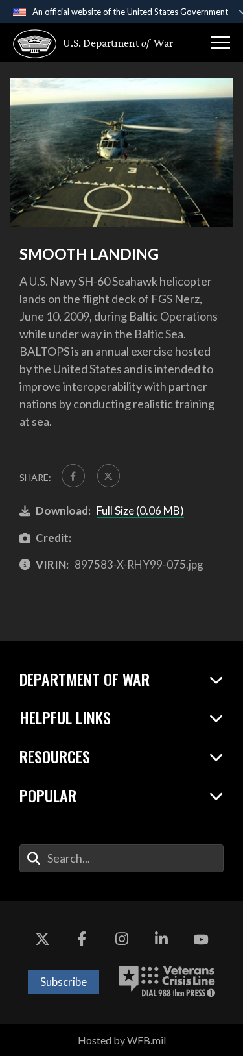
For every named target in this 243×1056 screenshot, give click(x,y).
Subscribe (63, 981)
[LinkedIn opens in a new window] (161, 940)
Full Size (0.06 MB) (140, 510)
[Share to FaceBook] (73, 475)
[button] (220, 43)
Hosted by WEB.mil (122, 1040)
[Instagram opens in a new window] (122, 940)
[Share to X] (109, 475)
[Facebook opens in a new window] (81, 940)
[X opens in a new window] (42, 940)
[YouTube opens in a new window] (201, 940)
